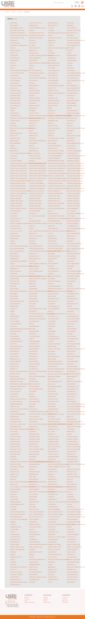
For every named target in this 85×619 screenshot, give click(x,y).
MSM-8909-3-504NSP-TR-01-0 (18, 386)
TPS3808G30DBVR (53, 539)
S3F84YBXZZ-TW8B (15, 464)
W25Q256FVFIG (33, 567)
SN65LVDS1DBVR (72, 486)
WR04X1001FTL (33, 569)
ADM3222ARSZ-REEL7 (54, 100)
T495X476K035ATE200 (16, 517)
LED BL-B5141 (14, 318)
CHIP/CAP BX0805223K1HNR (75, 178)
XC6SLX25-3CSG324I (72, 572)
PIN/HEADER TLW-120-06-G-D (75, 421)
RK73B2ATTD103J (72, 451)
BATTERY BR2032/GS (54, 128)
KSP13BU (69, 306)
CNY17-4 (31, 218)
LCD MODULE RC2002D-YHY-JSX (57, 313)
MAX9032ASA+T (33, 356)
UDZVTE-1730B (71, 552)
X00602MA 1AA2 (71, 569)
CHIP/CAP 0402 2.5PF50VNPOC (56, 168)
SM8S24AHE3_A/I (33, 479)
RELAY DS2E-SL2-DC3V (54, 446)
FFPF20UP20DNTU (53, 263)
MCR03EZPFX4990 (72, 366)
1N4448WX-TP (14, 40)
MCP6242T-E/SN (14, 366)
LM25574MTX (51, 323)
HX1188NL (69, 283)
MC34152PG (70, 359)
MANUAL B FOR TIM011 (54, 348)
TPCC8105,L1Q (71, 537)
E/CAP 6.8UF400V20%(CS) (17, 251)
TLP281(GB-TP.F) (33, 532)
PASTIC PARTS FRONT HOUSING (19, 409)
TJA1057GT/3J (52, 527)
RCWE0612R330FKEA (73, 444)
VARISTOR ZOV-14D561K (73, 559)
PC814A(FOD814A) (53, 409)
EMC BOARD (51, 253)
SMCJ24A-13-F (14, 484)
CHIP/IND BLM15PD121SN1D (75, 180)
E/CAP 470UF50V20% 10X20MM (75, 248)
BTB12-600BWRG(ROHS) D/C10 (75, 143)
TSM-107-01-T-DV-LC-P (54, 549)
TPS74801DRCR (71, 542)
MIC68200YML (33, 374)
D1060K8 (31, 228)
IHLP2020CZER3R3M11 (54, 286)
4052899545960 (71, 58)
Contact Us (65, 597)
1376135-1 (31, 30)
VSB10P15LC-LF (71, 564)
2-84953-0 (12, 48)
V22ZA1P (12, 559)
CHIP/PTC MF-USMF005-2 (74, 193)
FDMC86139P (70, 261)
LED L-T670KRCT (14, 321)
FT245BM (69, 268)
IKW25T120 (70, 286)
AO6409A (69, 108)
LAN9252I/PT (70, 311)
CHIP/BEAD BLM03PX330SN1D (18, 165)
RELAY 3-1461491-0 (34, 446)
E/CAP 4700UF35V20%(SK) (55, 248)
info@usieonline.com (12, 602)
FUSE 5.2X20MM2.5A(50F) (36, 271)
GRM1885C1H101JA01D (35, 276)
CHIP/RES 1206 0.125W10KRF (56, 203)
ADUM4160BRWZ (71, 103)
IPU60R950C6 (14, 293)
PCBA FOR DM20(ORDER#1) (18, 414)
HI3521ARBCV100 (15, 283)
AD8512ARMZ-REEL (15, 98)
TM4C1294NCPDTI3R (35, 534)
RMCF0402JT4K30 (15, 454)
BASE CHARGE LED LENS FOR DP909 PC (21, 128)
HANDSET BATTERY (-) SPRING (37, 278)
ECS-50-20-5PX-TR (72, 251)
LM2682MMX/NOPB (34, 326)
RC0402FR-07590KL (72, 436)
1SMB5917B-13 (52, 40)
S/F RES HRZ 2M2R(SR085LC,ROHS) (39, 461)
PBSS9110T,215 (33, 409)
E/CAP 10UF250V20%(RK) (36, 246)
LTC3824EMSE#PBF (34, 341)
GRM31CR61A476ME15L (54, 276)
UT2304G (31, 557)
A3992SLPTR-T (52, 88)
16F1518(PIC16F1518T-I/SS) (17, 33)
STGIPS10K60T (14, 499)
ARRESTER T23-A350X (73, 113)
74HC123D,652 (71, 70)
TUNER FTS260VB (72, 549)
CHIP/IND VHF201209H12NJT (37, 188)
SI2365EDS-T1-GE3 (34, 471)
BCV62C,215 (51, 133)
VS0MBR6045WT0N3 (34, 564)
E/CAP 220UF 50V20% (73, 246)
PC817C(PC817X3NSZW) (73, 409)
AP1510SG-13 (51, 110)
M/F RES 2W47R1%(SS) (16, 346)
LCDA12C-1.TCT (71, 313)
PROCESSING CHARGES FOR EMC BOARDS (22, 429)
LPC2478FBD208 (71, 336)
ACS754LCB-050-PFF (16, 93)
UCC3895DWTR (52, 552)
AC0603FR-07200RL (34, 90)
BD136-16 (69, 133)
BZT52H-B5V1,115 (34, 148)
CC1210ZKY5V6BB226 (16, 160)
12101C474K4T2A (71, 28)
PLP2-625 (69, 424)
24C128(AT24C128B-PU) (73, 43)
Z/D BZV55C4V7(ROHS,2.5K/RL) (37, 577)
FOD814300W (70, 266)
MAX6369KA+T (71, 354)
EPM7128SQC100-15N (54, 256)
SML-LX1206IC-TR (72, 484)
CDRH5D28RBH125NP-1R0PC (56, 160)
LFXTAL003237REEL (72, 321)
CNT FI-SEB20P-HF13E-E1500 (56, 216)
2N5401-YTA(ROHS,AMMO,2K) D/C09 (58, 48)
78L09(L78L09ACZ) (53, 83)
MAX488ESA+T (52, 354)
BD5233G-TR (13, 135)
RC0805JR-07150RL (53, 441)
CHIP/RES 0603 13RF (35, 198)
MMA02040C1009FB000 (54, 376)
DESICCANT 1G (33, 233)
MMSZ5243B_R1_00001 (16, 381)
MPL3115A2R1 (52, 384)
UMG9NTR (32, 554)
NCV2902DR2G (14, 394)
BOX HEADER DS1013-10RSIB (56, 138)
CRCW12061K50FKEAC (73, 221)
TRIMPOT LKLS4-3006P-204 (74, 547)
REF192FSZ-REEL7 (15, 446)
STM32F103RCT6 (52, 499)
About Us (27, 597)
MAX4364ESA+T (33, 354)
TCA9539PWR (33, 522)
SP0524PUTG (51, 489)
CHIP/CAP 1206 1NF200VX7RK (75, 175)
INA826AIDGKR (33, 288)
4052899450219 (52, 58)
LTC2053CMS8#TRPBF (16, 341)
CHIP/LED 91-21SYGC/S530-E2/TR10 (20, 191)
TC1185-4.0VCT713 (53, 519)
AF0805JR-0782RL (53, 105)
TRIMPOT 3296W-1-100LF (17, 547)
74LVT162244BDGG (53, 80)
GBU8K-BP (51, 273)
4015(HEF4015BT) (15, 58)
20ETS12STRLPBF (15, 43)
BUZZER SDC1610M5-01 (54, 145)
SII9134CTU (51, 474)
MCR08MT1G (13, 369)
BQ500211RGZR (14, 140)
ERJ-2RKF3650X (71, 256)
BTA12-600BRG (52, 143)
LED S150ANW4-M (34, 321)
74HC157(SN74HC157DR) (17, 73)
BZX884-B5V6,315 (34, 150)
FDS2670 (12, 263)
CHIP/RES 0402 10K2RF (35, 196)
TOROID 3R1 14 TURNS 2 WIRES (57, 537)
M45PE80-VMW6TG (15, 348)
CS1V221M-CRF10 (15, 226)
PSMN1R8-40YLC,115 (54, 429)
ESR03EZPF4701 (52, 258)
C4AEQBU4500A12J (72, 153)
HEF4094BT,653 (71, 281)
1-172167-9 (51, 28)
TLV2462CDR (70, 532)
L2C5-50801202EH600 (73, 308)
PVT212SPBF (51, 431)
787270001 (32, 83)
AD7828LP (32, 95)
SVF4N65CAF (70, 506)
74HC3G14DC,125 (53, 73)
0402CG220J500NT (53, 22)
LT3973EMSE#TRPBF (72, 338)
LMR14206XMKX (71, 331)
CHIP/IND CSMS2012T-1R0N (17, 183)
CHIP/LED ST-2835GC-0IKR (36, 193)
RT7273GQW (13, 459)
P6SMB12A (32, 406)
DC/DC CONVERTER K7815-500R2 (38, 231)
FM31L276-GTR (33, 266)
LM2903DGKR (51, 326)
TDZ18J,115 (13, 524)
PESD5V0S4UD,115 (15, 419)
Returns (45, 600)
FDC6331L (50, 261)
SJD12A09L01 (14, 476)
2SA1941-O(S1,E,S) (15, 50)
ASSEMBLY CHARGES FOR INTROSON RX (59, 115)
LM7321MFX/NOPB (34, 331)
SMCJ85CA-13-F (33, 484)
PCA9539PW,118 (14, 411)
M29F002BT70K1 (71, 346)
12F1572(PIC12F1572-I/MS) (17, 30)
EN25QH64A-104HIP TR (73, 253)
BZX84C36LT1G (14, 150)
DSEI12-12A (13, 243)
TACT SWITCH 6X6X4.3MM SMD (18, 519)
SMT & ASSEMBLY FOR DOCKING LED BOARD (22, 486)
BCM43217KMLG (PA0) (16, 133)
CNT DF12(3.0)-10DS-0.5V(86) (37, 216)
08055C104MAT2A (53, 25)
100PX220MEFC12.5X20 (16, 28)
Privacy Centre (47, 602)
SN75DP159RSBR (34, 489)
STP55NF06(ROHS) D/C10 (17, 504)
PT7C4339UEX (71, 429)
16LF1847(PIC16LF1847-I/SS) (37, 35)
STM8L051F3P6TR (34, 501)
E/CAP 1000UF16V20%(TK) (74, 243)
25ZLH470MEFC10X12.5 (73, 45)
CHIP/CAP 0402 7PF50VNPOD (18, 170)
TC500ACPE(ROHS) (72, 519)
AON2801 (12, 110)
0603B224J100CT (33, 25)
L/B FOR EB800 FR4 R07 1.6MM (37, 308)
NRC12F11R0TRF (52, 399)
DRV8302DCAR (71, 238)
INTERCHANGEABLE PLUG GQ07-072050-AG (60, 291)
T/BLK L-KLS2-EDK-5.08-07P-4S (75, 509)
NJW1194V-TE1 (52, 396)
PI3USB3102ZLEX (71, 419)
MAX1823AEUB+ (33, 351)
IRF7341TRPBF (14, 296)
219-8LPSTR (32, 43)
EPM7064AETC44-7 (34, 256)
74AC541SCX (70, 68)
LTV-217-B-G (13, 343)
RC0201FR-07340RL (15, 436)
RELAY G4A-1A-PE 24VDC (74, 446)
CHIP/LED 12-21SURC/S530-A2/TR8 (57, 188)
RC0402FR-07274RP (53, 436)
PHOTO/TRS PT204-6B (54, 419)
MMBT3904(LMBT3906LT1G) (17, 379)
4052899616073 (14, 60)
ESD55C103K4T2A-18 (35, 258)
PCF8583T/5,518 (14, 416)
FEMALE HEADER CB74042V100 (38, 263)
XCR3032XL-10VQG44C (16, 574)
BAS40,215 (70, 125)
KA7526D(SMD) (14, 306)
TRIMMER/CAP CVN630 (54, 544)
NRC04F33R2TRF (34, 399)
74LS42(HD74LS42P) (15, 78)
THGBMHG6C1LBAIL (15, 527)
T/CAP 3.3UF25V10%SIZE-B (17, 514)
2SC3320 (50, 50)
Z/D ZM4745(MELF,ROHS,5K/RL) (18, 582)
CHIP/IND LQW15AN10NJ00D (75, 183)
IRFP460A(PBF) (14, 298)
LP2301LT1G (51, 333)
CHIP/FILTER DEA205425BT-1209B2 (20, 180)
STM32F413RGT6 (71, 499)
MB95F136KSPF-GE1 (53, 356)
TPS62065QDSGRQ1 (34, 542)
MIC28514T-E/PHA (15, 374)
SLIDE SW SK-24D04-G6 (73, 476)
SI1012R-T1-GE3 (14, 471)
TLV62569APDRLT (15, 534)
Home (7, 11)
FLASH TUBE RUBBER (73, 263)
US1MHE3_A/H (71, 554)
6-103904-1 (70, 65)
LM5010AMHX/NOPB (15, 331)
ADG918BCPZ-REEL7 (35, 100)
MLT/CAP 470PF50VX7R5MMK (37, 376)
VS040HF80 (13, 564)
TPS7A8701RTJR (14, 544)
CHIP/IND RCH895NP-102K (74, 185)
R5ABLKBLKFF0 (14, 434)
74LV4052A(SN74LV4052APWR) (37, 78)
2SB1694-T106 (33, 50)
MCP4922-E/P (70, 364)
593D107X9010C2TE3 (54, 65)
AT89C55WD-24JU (72, 118)
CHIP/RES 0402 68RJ (15, 198)
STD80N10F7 (51, 496)
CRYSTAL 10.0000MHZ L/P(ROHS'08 (20, 223)
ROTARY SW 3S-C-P (53, 454)
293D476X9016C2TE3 (35, 48)
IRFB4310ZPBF (52, 296)
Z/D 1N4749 (51, 574)
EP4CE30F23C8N (14, 256)
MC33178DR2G (52, 359)
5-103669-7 (70, 63)
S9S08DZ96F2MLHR (34, 464)
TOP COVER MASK (15, 537)
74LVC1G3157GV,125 (72, 78)
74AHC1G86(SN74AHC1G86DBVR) (19, 70)
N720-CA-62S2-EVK (15, 391)
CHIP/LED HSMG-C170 (54, 191)
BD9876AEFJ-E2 (33, 135)
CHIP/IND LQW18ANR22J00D (18, 185)
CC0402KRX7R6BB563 (35, 158)
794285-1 (69, 83)
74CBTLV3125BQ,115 (53, 70)
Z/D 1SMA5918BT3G (72, 574)
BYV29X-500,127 (71, 145)
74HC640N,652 (14, 75)
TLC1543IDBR (51, 529)
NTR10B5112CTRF (53, 401)
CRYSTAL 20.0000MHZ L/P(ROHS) (38, 223)
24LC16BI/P (32, 45)
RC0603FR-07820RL (72, 439)
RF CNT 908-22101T (34, 451)
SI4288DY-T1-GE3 (53, 471)
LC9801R (12, 313)
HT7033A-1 (51, 283)
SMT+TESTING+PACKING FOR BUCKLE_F (59, 486)
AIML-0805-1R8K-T (72, 105)
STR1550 (69, 504)
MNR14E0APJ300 (33, 381)
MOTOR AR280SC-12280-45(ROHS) (19, 384)
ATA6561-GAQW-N (15, 120)
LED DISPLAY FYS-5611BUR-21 (37, 318)
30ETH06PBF (51, 53)
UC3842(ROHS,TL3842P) (35, 552)
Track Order (65, 602)
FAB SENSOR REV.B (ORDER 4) (18, 261)
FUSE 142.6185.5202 (15, 271)
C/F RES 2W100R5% (34, 153)
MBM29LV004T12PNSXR (73, 356)
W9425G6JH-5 (51, 567)
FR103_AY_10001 (33, 268)
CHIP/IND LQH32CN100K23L (55, 183)
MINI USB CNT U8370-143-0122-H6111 (58, 374)
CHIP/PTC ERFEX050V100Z (55, 193)
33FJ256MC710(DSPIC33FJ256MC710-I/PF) (40, 55)
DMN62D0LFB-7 (14, 238)
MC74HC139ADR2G (15, 361)
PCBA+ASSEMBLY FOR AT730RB (76, 414)
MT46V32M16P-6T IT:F (73, 386)
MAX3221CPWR (71, 351)
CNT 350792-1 (33, 213)
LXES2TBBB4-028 (34, 343)
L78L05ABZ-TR (33, 311)
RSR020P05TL (33, 456)
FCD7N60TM (32, 261)
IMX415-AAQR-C (14, 288)
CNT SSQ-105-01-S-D (16, 218)
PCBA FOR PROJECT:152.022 (56, 414)
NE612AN (31, 394)
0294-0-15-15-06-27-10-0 (35, 22)
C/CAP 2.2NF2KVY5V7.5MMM (56, 150)
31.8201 (69, 53)
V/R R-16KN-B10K (71, 557)
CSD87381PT (51, 226)
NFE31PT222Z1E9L (53, 394)
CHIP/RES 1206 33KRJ (16, 206)
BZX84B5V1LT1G (71, 148)
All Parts (13, 11)
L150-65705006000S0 (53, 308)
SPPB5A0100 (51, 491)
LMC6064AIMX (52, 331)
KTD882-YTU (13, 308)
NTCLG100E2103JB (34, 401)
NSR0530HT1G (71, 399)
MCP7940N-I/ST (33, 366)
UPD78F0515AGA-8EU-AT (55, 554)
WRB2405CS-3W (52, 569)
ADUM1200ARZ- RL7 (53, 103)
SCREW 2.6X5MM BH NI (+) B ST (56, 466)
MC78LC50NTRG (33, 361)
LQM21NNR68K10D (15, 338)
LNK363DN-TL (33, 333)
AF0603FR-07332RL (34, 105)
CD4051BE (32, 160)
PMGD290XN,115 (33, 426)
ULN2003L (13, 554)
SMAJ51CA (70, 479)
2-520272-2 (51, 45)
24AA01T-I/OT (51, 43)
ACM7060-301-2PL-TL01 (73, 90)
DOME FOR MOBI (52, 238)
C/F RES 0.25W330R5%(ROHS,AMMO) (20, 153)
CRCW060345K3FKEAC (54, 221)
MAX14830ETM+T (14, 351)
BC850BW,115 (70, 130)
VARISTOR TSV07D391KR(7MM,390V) (58, 559)
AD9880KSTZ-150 (52, 98)
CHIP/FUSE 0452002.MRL (36, 180)
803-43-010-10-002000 (16, 85)
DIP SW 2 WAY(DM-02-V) (73, 233)
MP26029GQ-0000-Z (34, 384)
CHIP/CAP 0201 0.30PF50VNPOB (57, 165)
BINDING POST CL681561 (74, 135)
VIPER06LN (13, 562)
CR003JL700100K (15, 221)
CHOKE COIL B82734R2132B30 (56, 208)
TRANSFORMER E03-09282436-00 (38, 544)
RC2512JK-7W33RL (53, 444)
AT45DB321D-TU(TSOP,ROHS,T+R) (57, 118)
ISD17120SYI (70, 301)
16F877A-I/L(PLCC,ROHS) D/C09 (19, 35)
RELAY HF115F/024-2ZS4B (36, 449)
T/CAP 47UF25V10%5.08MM (55, 514)
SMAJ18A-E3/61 (52, 479)
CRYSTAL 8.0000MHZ (72, 223)
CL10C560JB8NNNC (15, 211)
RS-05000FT (13, 456)
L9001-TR (50, 311)
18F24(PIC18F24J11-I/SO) (17, 38)
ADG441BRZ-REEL (15, 100)
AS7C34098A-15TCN (15, 115)
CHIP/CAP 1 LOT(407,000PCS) (56, 175)
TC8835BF (13, 522)
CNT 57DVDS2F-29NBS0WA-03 (75, 213)
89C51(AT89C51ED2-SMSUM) (56, 85)
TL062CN (69, 527)
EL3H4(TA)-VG (33, 253)
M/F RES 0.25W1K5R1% (54, 343)
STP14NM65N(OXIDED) (73, 501)
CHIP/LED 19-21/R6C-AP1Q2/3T (75, 188)
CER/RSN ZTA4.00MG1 (73, 160)
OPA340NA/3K (52, 404)
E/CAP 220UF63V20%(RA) (17, 248)
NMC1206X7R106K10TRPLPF (18, 399)
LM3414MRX (32, 328)
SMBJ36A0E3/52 (52, 481)
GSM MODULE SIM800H (73, 276)
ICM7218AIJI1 (32, 286)
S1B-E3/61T (51, 461)
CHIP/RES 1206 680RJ (35, 206)
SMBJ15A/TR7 (33, 481)
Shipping (45, 597)
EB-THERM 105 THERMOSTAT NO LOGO (59, 251)
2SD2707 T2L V (14, 53)
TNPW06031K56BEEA (73, 534)
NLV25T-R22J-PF (71, 396)
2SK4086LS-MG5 (33, 53)
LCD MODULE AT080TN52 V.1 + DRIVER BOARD (42, 313)
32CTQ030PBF (14, 55)
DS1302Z (12, 241)
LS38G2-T (31, 338)
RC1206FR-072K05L (72, 441)
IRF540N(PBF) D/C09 (72, 293)
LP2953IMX (70, 333)
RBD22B (69, 434)
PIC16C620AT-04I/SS (15, 421)
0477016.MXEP (14, 25)
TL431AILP (32, 529)
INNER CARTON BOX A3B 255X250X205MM (41, 291)
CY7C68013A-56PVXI (16, 228)
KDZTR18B (32, 306)
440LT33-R (13, 63)
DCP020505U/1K (71, 231)
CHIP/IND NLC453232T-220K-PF (56, 185)
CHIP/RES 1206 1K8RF (73, 203)
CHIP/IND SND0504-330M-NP (18, 188)
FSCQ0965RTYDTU (53, 268)
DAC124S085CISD (53, 228)
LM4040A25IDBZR (71, 328)
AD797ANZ (51, 95)
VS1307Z (50, 564)
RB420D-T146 (51, 434)
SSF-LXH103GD (33, 494)
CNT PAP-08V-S (71, 216)
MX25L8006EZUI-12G (72, 389)
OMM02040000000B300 (16, 404)
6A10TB (31, 68)
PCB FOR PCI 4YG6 (53, 411)
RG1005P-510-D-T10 (53, 451)
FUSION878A (13, 273)
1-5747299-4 (51, 30)
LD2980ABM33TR (14, 316)
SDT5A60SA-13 (14, 469)
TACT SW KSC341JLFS (54, 517)
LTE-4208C (51, 341)
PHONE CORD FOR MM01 (36, 419)
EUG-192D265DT (71, 258)
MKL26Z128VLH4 (14, 376)
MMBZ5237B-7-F (52, 379)
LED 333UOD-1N (52, 316)
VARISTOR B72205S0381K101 (37, 559)
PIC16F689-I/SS (33, 421)
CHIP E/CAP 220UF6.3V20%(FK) (56, 163)
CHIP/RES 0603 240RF (54, 198)
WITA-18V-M (13, 569)
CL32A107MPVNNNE (34, 211)
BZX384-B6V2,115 (53, 148)
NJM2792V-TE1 (14, 396)
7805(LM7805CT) (14, 83)
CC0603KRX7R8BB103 (54, 158)
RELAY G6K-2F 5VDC (16, 449)
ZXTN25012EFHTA (15, 584)
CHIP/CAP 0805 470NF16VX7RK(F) (38, 175)
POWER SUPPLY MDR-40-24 (74, 426)
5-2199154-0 (13, 65)
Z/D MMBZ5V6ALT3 (34, 579)
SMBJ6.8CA (70, 481)
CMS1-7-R (50, 211)
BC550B (31, 130)
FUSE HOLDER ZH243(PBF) (74, 271)
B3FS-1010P (13, 125)
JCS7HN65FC (51, 303)
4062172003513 (33, 60)
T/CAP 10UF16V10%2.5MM (36, 511)
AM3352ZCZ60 (33, 108)
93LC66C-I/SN (14, 88)
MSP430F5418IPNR (34, 386)
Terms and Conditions (30, 602)
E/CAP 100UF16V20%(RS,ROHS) (19, 246)
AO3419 (50, 108)
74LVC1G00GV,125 (53, 78)
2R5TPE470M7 (71, 48)
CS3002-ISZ (32, 226)
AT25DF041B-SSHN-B (35, 118)
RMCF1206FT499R (34, 454)
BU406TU (12, 145)
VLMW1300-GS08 (33, 562)
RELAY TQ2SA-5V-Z (15, 451)
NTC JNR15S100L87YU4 (16, 401)
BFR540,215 (51, 135)
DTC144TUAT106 (52, 243)
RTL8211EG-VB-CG (72, 459)
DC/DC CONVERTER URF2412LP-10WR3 (59, 231)
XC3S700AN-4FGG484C (35, 572)
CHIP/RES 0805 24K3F (73, 201)
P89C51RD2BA (52, 406)
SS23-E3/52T (13, 494)
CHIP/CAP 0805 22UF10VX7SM (18, 175)
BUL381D (31, 145)
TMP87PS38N (51, 534)
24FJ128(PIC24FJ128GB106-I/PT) (19, 45)
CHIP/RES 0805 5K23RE (35, 203)
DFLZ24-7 (50, 233)
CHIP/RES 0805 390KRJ (35, 201)
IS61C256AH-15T (52, 301)
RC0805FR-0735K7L (34, 441)
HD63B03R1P (32, 281)
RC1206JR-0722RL (15, 444)
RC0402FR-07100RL (34, 436)
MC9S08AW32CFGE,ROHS (55, 361)
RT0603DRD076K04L (53, 456)
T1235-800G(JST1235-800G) (74, 514)
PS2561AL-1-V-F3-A (34, 429)
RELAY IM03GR (52, 449)
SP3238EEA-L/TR (71, 489)
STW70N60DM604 (53, 506)
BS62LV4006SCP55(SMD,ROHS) (37, 140)
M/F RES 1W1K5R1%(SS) (73, 343)
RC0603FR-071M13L (34, 439)
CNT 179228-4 (14, 213)
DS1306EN (32, 241)
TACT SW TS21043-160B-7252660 (76, 517)
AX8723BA (13, 123)
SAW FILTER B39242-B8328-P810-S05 (58, 464)
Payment (45, 599)
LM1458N (31, 323)
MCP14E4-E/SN (14, 364)
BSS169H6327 (71, 140)
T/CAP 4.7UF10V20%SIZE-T (36, 514)
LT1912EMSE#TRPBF (54, 338)
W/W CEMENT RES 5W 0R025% (18, 567)
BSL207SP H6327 (52, 140)
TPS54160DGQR (71, 539)
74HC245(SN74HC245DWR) (36, 73)
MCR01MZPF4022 (52, 366)
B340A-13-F (70, 123)
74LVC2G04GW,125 (15, 80)
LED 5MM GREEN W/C (73, 316)
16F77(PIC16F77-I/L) (72, 33)
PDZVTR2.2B (51, 416)
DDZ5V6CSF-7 (14, 233)
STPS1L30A (32, 504)
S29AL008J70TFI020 (72, 461)
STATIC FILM (13, 496)
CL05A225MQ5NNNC (72, 208)
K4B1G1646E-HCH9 (72, 303)
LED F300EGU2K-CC (53, 318)
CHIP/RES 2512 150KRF (73, 206)
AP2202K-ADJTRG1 (72, 110)
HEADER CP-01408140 (54, 281)
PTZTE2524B (32, 431)
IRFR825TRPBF (33, 298)
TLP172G (12, 532)
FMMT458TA (51, 266)
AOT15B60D (32, 110)
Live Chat (64, 599)
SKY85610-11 (51, 476)
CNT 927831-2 (14, 216)
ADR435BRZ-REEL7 (15, 103)
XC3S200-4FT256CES (16, 572)
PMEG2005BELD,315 (15, 426)
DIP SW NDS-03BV (15, 236)
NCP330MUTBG (71, 391)
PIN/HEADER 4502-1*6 (54, 421)
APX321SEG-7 (52, 113)
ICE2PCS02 (13, 286)
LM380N (50, 328)
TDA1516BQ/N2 (52, 522)
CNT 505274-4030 (52, 213)
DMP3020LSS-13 (33, 238)
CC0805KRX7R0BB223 (73, 158)
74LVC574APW (33, 80)
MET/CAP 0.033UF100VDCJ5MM (18, 371)
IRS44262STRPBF (34, 301)
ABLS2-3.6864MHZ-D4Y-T (74, 88)
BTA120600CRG (33, 143)
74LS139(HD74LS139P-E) (74, 75)
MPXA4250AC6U (71, 384)
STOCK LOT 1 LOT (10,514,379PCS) (57, 501)
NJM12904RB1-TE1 (72, 394)
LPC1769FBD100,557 (53, 336)
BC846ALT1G (51, 130)
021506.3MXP (13, 22)
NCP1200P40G (52, 391)
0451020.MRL (70, 22)
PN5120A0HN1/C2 (53, 426)
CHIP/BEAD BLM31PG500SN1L (37, 165)
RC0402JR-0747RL (15, 439)
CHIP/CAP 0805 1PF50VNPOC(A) (76, 173)
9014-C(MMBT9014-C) (72, 85)
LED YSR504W (52, 321)
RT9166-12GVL (52, 459)
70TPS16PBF (51, 68)
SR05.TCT (69, 491)
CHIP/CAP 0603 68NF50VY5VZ (37, 173)
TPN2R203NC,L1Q (15, 539)
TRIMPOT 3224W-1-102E (73, 544)
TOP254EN (32, 537)
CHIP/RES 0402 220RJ (54, 196)
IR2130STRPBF (33, 293)
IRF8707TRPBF (33, 296)
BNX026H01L (32, 138)
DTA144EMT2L (33, 243)
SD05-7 (69, 466)
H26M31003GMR (14, 278)
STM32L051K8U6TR (15, 501)
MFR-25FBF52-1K (71, 371)
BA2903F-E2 (32, 125)
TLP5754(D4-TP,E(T (53, 532)
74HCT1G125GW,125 (34, 75)
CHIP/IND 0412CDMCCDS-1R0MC (57, 180)
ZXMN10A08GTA (71, 582)
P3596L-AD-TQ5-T (15, 406)
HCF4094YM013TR (72, 278)
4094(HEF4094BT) (72, 60)
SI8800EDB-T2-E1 (34, 474)
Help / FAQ (65, 600)
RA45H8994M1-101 (34, 434)
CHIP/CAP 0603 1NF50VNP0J (56, 170)
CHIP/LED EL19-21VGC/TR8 (36, 191)
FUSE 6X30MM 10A (53, 271)
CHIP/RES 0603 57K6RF (16, 201)
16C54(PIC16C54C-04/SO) (74, 30)
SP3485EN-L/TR (14, 491)
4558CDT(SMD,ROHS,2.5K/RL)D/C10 (39, 63)
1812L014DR (70, 35)
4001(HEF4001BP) (72, 55)
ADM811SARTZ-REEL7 (73, 100)
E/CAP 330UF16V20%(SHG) (36, 248)
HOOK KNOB (32, 283)
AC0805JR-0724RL (53, 90)
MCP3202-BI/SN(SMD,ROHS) (55, 364)
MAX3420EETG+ (14, 354)
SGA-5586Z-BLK (52, 469)
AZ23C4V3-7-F (33, 123)
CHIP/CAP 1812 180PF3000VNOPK (57, 178)
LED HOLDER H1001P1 (73, 318)
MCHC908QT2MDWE (72, 361)
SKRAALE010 (32, 476)
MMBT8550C (32, 379)
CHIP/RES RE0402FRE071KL (37, 208)
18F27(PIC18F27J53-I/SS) (36, 38)
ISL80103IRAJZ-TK (15, 303)
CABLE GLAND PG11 (34, 155)
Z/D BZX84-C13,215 (72, 577)
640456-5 (12, 68)
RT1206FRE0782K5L (72, 456)
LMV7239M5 (13, 333)
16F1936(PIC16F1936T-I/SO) (36, 33)
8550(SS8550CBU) (34, 85)
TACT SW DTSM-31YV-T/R (36, 517)
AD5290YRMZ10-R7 (34, 93)
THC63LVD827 (71, 524)
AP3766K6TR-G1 (14, 113)
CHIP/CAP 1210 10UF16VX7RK (37, 178)
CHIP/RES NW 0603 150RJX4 (18, 208)
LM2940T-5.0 (70, 326)
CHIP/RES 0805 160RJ (54, 201)
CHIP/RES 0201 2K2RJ (16, 196)
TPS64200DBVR (52, 542)
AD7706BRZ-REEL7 (15, 95)
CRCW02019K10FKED (35, 221)
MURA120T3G (51, 389)
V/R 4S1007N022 (52, 557)
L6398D (12, 311)
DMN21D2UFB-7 (71, 236)
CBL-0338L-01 (14, 158)
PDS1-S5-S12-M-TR (34, 416)
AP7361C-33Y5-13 (34, 113)
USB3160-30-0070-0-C (16, 557)
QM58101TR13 (71, 431)
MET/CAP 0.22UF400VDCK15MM (38, 371)
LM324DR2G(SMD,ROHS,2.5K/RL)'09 (20, 328)
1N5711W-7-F (32, 40)
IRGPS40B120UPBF (72, 298)
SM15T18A (13, 479)
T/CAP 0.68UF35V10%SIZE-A (18, 511)
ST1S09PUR (70, 494)
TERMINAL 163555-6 (34, 524)
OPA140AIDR (32, 404)
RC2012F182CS (33, 444)
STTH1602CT (13, 506)
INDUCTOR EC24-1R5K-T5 (55, 288)
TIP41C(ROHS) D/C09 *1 (35, 527)
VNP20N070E (51, 562)
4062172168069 (52, 60)
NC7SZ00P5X (32, 391)
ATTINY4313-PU (71, 120)
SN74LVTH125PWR (15, 489)
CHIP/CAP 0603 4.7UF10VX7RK (18, 173)
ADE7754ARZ (70, 98)
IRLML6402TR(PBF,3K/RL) (17, 301)
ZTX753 (50, 582)
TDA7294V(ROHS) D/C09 (73, 522)
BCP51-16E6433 (33, 133)
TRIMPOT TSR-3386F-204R (17, 549)
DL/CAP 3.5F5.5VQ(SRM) (35, 236)
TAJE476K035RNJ (34, 519)
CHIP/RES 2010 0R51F (54, 206)
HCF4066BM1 (51, 278)
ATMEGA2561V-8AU (34, 120)
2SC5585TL (70, 50)
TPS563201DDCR (15, 542)
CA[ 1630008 (13, 155)
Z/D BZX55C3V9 (52, 577)
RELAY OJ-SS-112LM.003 (73, 449)
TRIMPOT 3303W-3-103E (35, 547)
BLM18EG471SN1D (15, 138)
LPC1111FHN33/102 (34, 336)
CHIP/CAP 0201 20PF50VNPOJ (75, 165)
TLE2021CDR (70, 529)
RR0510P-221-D (71, 454)
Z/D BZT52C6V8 (14, 577)
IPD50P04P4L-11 (71, 291)
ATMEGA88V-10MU (53, 120)
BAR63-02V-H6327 (53, 125)
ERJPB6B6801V (14, 258)
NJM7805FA (32, 396)
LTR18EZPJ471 (71, 341)
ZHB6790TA (32, 582)
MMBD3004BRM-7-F (72, 376)
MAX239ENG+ (51, 351)
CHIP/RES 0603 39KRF (73, 198)
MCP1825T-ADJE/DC (34, 364)
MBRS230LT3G (33, 359)
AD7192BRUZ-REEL (72, 93)
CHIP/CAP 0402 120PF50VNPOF (37, 168)
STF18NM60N (70, 496)
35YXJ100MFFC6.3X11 (54, 55)
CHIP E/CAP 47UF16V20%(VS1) (75, 163)
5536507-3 (31, 65)
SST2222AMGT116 (53, 494)
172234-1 (50, 35)
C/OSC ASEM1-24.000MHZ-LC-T (56, 153)
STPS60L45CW (52, 504)
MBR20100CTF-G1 (15, 359)
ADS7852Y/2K (32, 103)
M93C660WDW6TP (34, 348)
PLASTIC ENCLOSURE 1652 (17, 424)
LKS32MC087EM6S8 (15, 323)
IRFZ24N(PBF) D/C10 (53, 298)
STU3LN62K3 (32, 506)
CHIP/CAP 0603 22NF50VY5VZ (75, 170)
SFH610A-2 (32, 469)
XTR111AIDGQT (33, 574)
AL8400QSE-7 (13, 108)
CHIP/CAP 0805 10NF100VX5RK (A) (57, 173)
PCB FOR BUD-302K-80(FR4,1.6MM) (38, 411)
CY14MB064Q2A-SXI (72, 226)
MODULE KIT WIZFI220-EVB (74, 381)
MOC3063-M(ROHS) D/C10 (55, 381)
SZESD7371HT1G (33, 509)
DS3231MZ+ (70, 241)
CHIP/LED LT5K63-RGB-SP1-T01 (75, 191)
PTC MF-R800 (13, 431)
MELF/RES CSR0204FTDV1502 (56, 369)
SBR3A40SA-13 (33, 466)
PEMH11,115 (70, 416)
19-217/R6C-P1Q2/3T (72, 38)
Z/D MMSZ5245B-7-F (53, 579)
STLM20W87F (32, 499)
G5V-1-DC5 (32, 273)
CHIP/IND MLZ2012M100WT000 (37, 185)
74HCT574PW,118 (52, 75)
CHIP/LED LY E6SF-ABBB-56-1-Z (19, 193)
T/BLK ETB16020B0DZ (54, 509)
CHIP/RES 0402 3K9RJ (73, 196)
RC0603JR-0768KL (15, 441)
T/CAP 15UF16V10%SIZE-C (55, 511)
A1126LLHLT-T (33, 88)
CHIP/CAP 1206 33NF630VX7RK (18, 178)
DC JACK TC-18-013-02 (16, 231)
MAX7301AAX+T (14, 356)
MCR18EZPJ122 (33, 369)
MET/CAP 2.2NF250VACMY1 (55, 371)
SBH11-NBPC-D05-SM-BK (17, 466)
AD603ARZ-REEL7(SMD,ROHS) (56, 93)
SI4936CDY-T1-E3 (71, 471)
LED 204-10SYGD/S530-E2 (36, 316)
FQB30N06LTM (14, 268)
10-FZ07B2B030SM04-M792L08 (37, 28)
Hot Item (20, 11)
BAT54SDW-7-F (33, 128)
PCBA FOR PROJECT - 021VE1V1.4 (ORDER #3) (42, 414)
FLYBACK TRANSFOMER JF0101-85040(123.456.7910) (24, 266)
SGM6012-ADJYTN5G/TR (73, 469)
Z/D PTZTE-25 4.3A (72, 579)
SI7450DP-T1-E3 (14, 474)
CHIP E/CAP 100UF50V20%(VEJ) (38, 163)
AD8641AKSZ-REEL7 (34, 98)
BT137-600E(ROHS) (15, 143)
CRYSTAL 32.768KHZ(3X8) (55, 223)
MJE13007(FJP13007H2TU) (74, 374)
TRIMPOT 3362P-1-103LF (54, 547)
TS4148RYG (32, 549)
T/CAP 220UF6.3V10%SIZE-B (74, 511)
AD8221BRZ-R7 (71, 95)
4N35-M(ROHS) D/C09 (54, 63)
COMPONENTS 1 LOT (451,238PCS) (57, 218)
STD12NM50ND (33, 496)
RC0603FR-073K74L (53, 439)
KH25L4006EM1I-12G (53, 306)
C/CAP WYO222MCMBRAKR (74, 150)
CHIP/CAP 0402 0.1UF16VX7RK (18, 168)
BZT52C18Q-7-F (14, 148)
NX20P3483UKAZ (71, 401)
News (26, 600)
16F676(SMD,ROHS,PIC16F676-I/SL (57, 33)
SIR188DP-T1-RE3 (72, 474)
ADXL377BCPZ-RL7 (15, 105)
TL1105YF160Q (14, 529)
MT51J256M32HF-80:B (16, 389)
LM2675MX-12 (14, 326)
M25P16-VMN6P (52, 346)
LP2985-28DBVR (14, 336)
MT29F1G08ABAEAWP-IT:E (55, 386)
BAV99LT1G (13, 130)
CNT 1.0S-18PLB (71, 211)
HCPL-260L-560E (14, 281)
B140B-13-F (51, 123)
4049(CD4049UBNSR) (35, 58)
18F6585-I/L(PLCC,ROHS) (55, 38)
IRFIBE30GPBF (71, 296)
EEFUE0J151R (14, 253)
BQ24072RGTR (71, 138)
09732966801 (70, 25)
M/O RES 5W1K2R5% (34, 346)
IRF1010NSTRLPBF (53, 293)
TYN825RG (13, 552)
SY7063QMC (13, 509)
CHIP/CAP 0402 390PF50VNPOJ (75, 168)
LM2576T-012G (71, 323)
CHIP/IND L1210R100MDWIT (36, 183)
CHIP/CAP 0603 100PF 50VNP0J (37, 170)
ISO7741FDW (32, 303)
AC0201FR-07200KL (15, 90)
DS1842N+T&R (52, 241)
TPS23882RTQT (33, 539)
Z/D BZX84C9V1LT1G (16, 579)
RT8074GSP (32, 459)
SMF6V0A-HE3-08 (52, 484)
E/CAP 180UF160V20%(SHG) (55, 246)
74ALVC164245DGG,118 (35, 70)
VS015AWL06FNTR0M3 (73, 562)
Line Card (27, 599)
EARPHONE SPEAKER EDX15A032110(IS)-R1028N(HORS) (45, 251)
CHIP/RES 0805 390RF (16, 203)
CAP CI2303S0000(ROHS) (55, 155)
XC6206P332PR (52, 572)
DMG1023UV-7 (52, 236)
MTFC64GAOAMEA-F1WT (36, 389)
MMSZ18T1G (70, 379)
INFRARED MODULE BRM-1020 (18, 291)
